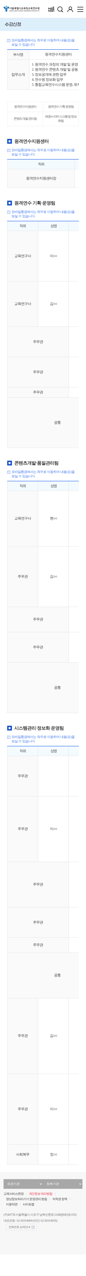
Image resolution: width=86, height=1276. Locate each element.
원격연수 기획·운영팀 (61, 106)
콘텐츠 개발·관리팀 (25, 118)
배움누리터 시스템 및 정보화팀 (60, 119)
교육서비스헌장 (14, 1193)
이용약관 (11, 1204)
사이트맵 (28, 1204)
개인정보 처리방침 (40, 1193)
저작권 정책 (59, 1199)
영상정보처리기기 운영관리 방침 (26, 1199)
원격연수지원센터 (25, 106)
